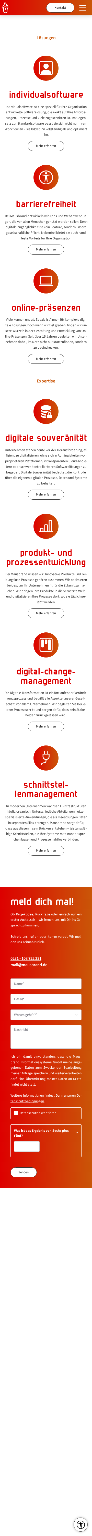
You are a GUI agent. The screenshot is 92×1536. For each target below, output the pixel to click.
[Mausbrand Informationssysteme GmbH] (8, 7)
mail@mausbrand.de (28, 965)
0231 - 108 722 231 (25, 958)
